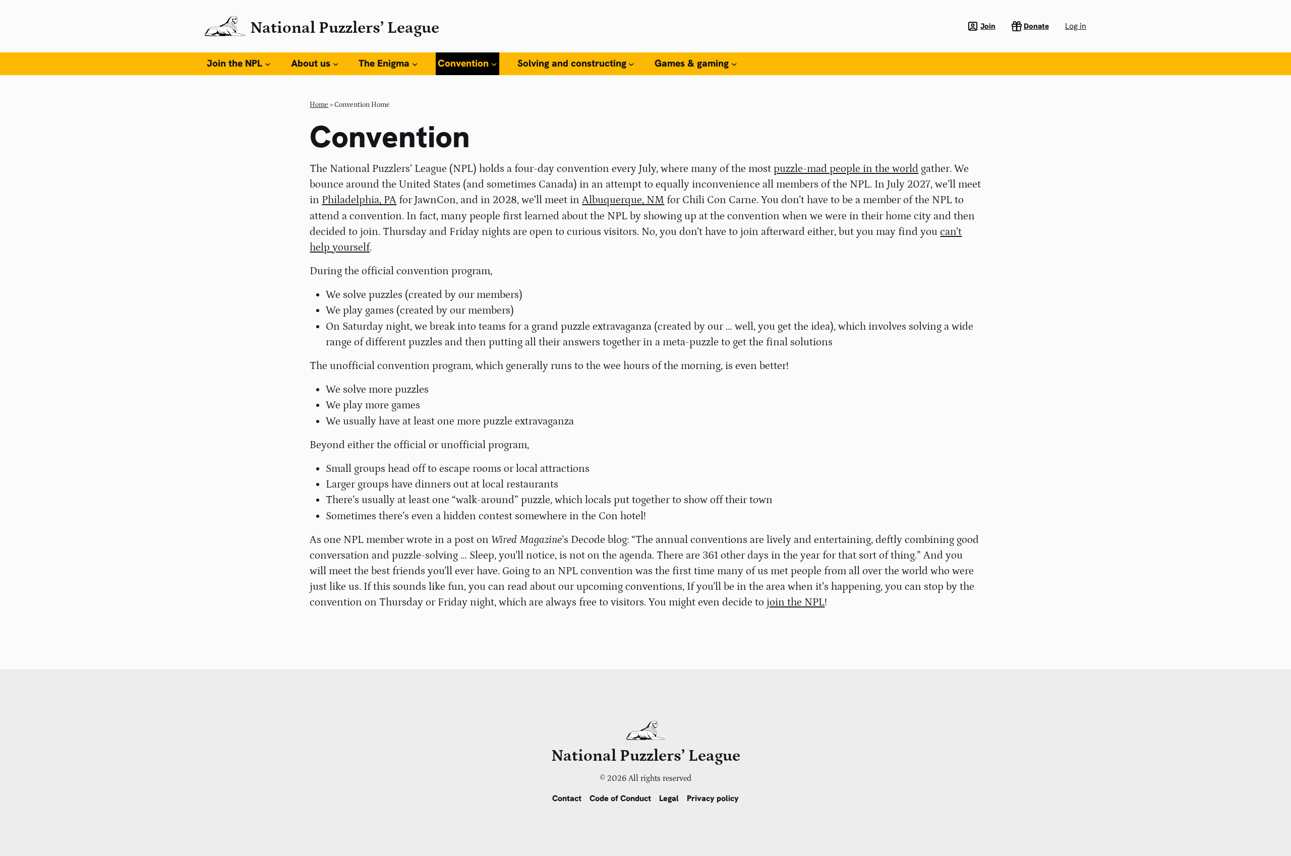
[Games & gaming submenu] (734, 64)
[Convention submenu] (494, 64)
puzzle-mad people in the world (846, 169)
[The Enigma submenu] (415, 64)
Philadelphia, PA (359, 200)
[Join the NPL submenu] (268, 64)
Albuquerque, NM (623, 200)
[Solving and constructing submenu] (631, 64)
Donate (1036, 26)
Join (987, 26)
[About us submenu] (336, 64)
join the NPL (796, 602)
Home (319, 105)
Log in (1075, 26)
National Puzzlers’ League (344, 28)
